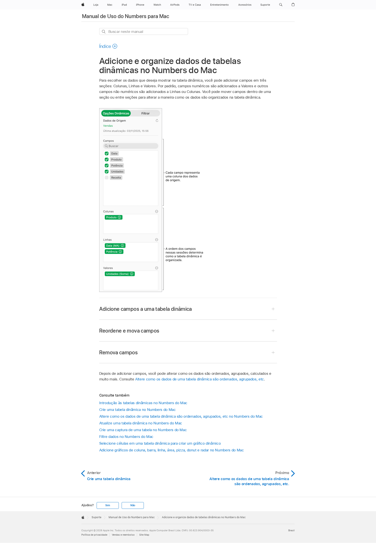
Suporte (96, 517)
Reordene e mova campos (129, 331)
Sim (107, 505)
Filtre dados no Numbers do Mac (126, 436)
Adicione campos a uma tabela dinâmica (145, 309)
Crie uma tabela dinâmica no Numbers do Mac (137, 409)
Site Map (144, 534)
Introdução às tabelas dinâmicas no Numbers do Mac (143, 403)
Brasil (291, 530)
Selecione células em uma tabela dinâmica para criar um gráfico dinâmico (160, 443)
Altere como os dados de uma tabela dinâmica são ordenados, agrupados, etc (199, 379)
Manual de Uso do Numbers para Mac (125, 16)
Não (132, 505)
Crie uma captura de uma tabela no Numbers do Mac (143, 430)
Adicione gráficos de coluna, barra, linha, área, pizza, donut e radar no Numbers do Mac (171, 450)
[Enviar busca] (104, 31)
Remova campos (118, 352)
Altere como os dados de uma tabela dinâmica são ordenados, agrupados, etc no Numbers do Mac (181, 416)
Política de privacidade (94, 534)
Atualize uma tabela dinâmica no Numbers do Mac (140, 423)
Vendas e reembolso (123, 534)
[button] (280, 5)
